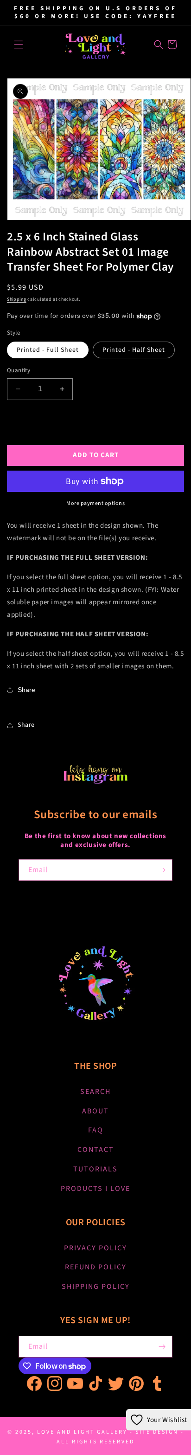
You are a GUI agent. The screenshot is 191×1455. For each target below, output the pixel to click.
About (95, 1111)
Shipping (16, 299)
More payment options (95, 503)
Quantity (18, 370)
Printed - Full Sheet (48, 350)
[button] (18, 44)
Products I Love (95, 1188)
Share (26, 689)
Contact (95, 1150)
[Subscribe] (162, 870)
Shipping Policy (96, 1286)
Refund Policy (96, 1267)
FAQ (95, 1130)
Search (95, 1091)
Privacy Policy (95, 1248)
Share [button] (26, 725)
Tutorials (95, 1169)
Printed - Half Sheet (133, 350)
